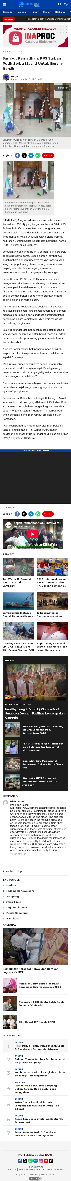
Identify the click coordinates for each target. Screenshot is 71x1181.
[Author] (6, 77)
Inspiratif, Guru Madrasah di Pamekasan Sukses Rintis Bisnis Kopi (42, 764)
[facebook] (17, 155)
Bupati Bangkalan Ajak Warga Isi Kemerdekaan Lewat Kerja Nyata (52, 646)
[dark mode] (65, 4)
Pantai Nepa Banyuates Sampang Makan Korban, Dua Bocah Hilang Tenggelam (35, 1089)
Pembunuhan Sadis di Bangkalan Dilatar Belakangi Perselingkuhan (39, 1074)
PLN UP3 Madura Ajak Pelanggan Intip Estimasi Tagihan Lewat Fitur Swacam (42, 747)
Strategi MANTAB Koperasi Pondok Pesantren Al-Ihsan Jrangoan (39, 781)
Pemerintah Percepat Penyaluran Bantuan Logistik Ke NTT (30, 970)
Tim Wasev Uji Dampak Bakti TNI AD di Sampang (17, 582)
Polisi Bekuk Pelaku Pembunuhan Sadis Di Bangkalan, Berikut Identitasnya (39, 1047)
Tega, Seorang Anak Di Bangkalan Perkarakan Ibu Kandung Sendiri (35, 1134)
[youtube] (46, 1161)
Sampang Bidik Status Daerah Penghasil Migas (18, 614)
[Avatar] (5, 802)
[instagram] (41, 1161)
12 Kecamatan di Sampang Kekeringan (50, 614)
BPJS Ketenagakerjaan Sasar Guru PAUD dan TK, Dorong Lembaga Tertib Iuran (51, 584)
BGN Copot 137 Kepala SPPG (37, 1022)
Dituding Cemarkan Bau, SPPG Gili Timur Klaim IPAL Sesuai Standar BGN (18, 646)
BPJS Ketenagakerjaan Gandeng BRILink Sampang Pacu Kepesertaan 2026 (42, 729)
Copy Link (48, 155)
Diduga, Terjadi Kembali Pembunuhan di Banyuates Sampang (39, 1061)
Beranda (7, 51)
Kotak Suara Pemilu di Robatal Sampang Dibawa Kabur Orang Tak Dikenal (36, 1105)
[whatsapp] (37, 155)
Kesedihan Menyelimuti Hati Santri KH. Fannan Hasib (38, 1121)
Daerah (19, 51)
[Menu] (4, 4)
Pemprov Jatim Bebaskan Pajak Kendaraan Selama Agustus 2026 (40, 985)
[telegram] (31, 155)
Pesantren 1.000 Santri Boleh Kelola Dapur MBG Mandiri (41, 1004)
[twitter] (24, 155)
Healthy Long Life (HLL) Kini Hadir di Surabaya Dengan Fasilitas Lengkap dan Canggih (35, 713)
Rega (14, 76)
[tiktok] (51, 1161)
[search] (59, 4)
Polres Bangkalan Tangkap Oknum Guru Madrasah (36, 19)
